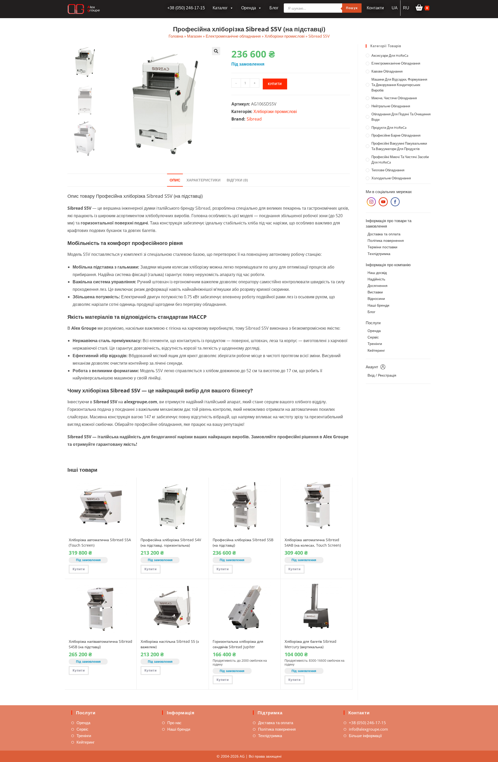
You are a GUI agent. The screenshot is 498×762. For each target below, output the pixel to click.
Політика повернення (386, 240)
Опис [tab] (175, 180)
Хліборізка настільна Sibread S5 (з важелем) (170, 644)
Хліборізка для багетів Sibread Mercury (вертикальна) (310, 644)
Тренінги (375, 343)
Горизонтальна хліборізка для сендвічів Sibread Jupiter (238, 644)
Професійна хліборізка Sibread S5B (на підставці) (243, 542)
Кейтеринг (376, 350)
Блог (274, 8)
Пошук (352, 8)
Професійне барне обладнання (395, 135)
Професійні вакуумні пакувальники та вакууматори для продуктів (399, 146)
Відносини (376, 298)
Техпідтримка (379, 253)
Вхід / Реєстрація (382, 375)
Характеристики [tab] (203, 180)
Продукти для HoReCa (388, 127)
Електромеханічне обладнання (233, 36)
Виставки (375, 292)
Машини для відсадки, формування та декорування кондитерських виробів (399, 85)
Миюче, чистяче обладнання (394, 98)
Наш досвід (377, 272)
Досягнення (378, 285)
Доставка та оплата (384, 233)
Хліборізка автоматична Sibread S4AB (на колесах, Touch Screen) (313, 542)
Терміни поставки (382, 246)
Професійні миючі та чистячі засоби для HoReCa (400, 159)
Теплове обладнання (387, 170)
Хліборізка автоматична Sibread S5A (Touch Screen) (100, 542)
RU (406, 8)
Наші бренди (378, 305)
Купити (275, 84)
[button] (216, 51)
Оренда (248, 8)
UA (395, 8)
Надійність (376, 279)
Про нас (174, 722)
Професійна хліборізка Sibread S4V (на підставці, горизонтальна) (171, 542)
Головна (176, 36)
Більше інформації (365, 735)
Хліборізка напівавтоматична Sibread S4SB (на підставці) (100, 644)
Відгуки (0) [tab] (237, 180)
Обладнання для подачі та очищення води (401, 117)
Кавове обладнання (387, 71)
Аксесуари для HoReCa (389, 55)
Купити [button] (79, 569)
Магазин (194, 36)
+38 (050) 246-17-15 (367, 722)
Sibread (254, 119)
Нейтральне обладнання (390, 106)
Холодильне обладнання (391, 178)
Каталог (220, 8)
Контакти (375, 8)
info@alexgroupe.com (368, 729)
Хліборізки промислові (285, 36)
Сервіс (373, 337)
